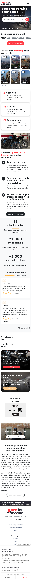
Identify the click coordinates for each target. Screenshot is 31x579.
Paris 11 (5, 505)
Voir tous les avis (23, 328)
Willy (15, 541)
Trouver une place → (15, 495)
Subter (15, 538)
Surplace (15, 544)
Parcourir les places (11, 367)
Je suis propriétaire (15, 527)
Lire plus (4, 490)
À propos (16, 522)
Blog (15, 530)
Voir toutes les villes (8, 86)
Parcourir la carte (16, 43)
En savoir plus (10, 388)
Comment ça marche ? (15, 214)
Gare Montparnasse (17, 505)
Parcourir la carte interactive (15, 436)
